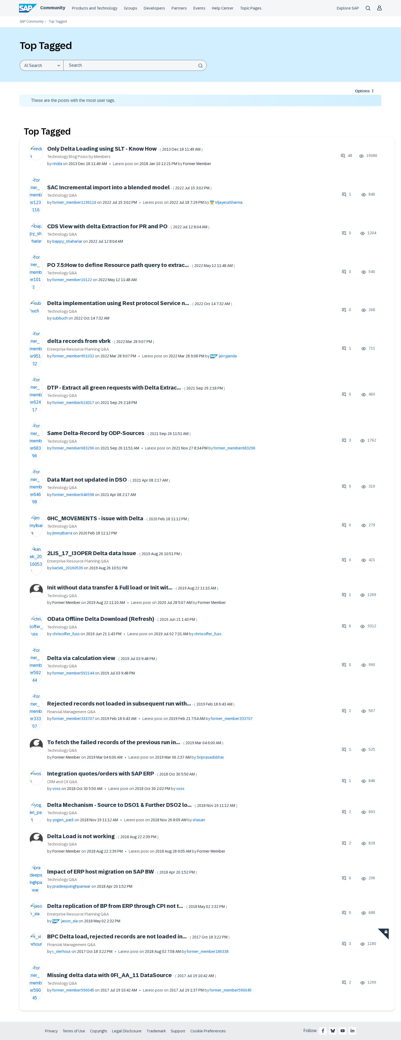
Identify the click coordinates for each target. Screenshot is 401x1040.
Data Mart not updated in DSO (108, 480)
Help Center (223, 8)
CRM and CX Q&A (62, 782)
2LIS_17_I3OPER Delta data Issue (114, 553)
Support (178, 1031)
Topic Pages (251, 8)
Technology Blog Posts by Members (78, 156)
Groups (130, 8)
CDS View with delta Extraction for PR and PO (128, 226)
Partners (179, 8)
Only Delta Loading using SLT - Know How (125, 149)
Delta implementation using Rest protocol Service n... (139, 303)
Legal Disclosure (127, 1031)
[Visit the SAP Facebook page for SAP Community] (323, 1031)
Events (199, 8)
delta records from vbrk (100, 341)
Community (52, 7)
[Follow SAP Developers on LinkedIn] (352, 1031)
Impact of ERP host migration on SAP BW (122, 872)
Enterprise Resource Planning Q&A (78, 349)
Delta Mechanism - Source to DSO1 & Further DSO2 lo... (142, 805)
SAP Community (32, 21)
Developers (154, 8)
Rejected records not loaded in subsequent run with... (141, 704)
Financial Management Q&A (71, 712)
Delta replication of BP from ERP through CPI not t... (137, 906)
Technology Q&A (62, 195)
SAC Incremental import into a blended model (129, 187)
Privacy (51, 1031)
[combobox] (135, 65)
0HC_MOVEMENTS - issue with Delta (118, 518)
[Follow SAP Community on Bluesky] (333, 1031)
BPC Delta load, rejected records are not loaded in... (138, 936)
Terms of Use (73, 1031)
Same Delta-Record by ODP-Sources (119, 433)
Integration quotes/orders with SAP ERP (122, 774)
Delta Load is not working (102, 836)
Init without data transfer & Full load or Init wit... (132, 588)
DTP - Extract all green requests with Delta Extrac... (136, 388)
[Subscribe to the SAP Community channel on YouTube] (342, 1031)
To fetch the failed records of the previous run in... (135, 742)
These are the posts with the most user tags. (73, 100)
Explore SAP (348, 8)
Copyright (98, 1031)
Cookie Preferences (208, 1031)
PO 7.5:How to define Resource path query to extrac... (141, 265)
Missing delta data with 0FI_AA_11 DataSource (131, 975)
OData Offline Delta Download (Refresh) (122, 619)
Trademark (156, 1031)
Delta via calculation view (102, 658)
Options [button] (362, 91)
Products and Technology (94, 8)
